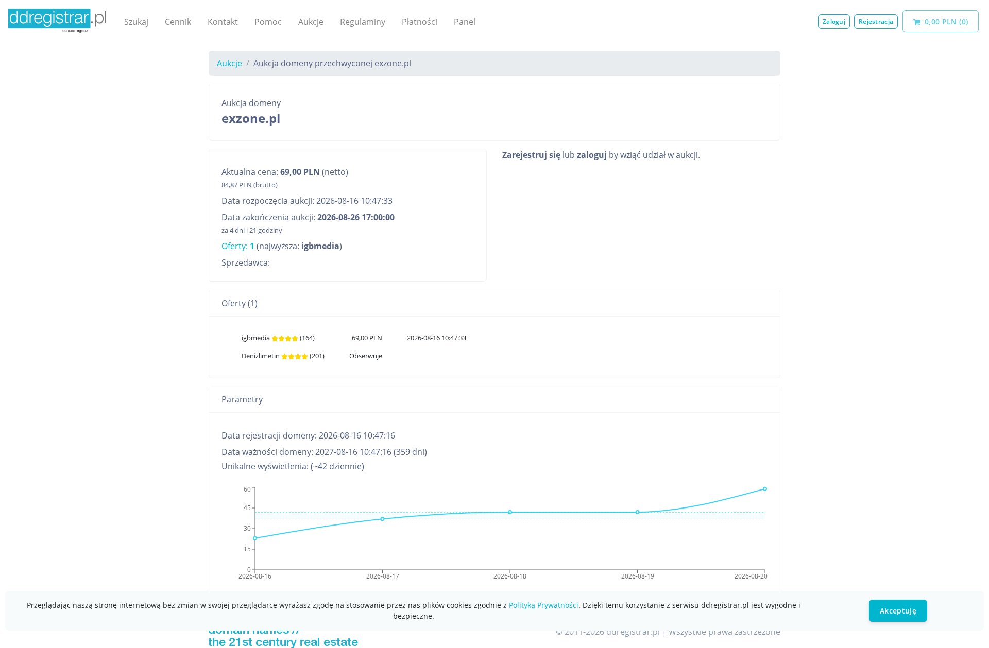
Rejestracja (876, 21)
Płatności (419, 21)
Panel (464, 21)
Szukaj (136, 21)
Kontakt (223, 21)
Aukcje (310, 21)
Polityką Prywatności (543, 605)
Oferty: (237, 246)
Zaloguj (834, 21)
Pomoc (268, 21)
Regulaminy (362, 21)
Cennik (178, 21)
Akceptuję (898, 611)
